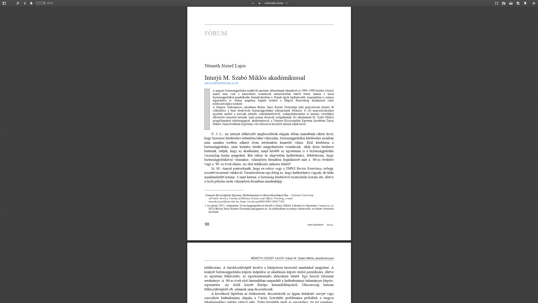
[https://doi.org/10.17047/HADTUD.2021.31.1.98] (221, 85)
